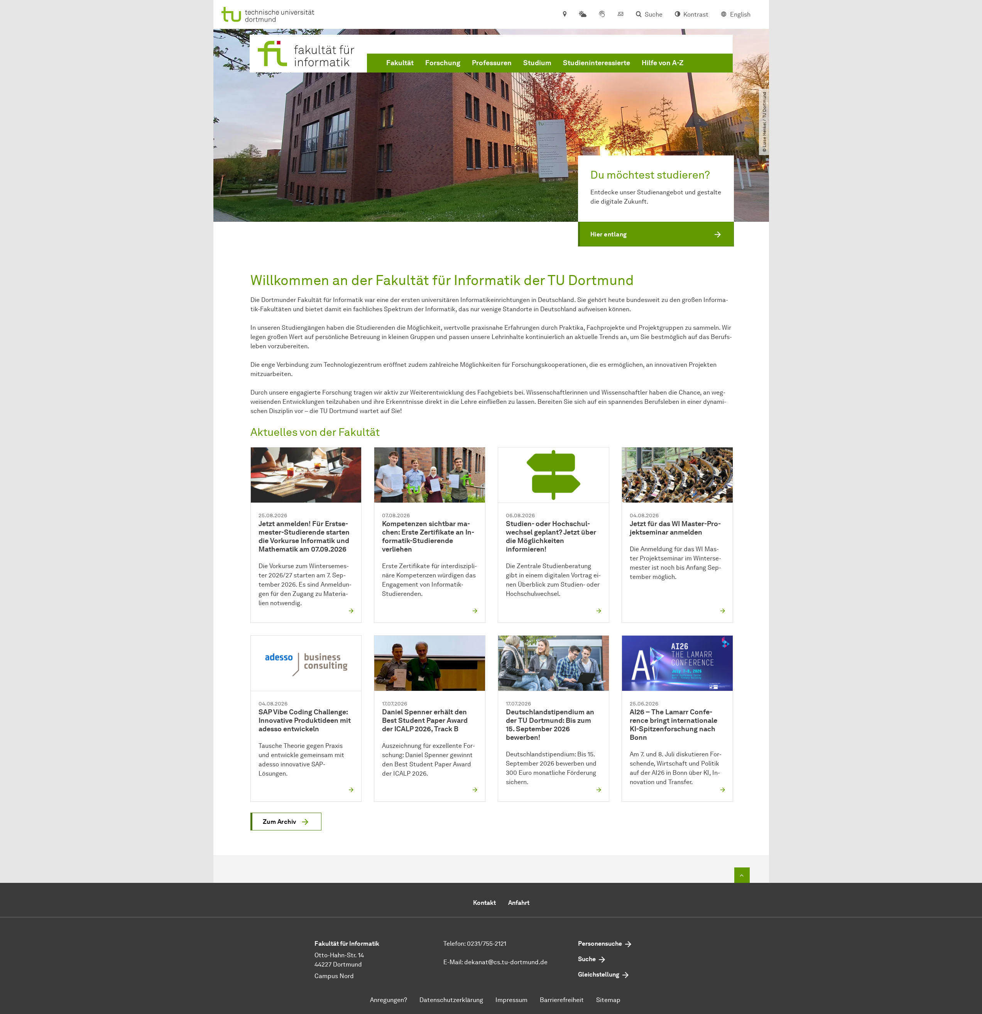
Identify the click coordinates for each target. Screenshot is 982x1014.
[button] (656, 234)
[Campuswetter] (583, 14)
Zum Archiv (279, 821)
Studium (537, 63)
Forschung (442, 63)
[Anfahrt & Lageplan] (564, 14)
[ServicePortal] (602, 14)
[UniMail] (620, 14)
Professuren (492, 63)
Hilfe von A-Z (662, 63)
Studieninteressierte (596, 63)
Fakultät (400, 63)
